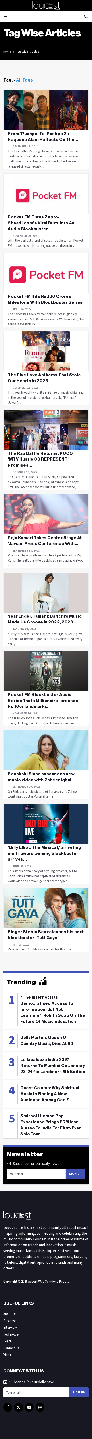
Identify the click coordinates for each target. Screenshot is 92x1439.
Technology (11, 1334)
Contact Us (11, 1348)
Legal (7, 1341)
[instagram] (40, 1407)
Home (7, 52)
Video (7, 1355)
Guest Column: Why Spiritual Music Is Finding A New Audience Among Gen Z (49, 1094)
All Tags (24, 80)
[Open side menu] (5, 16)
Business (9, 1321)
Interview (10, 1327)
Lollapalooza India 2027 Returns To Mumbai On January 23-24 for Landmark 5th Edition (52, 1066)
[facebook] (7, 1407)
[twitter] (18, 1407)
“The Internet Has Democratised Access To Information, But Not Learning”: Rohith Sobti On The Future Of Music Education (52, 1009)
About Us (9, 1314)
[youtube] (29, 1407)
